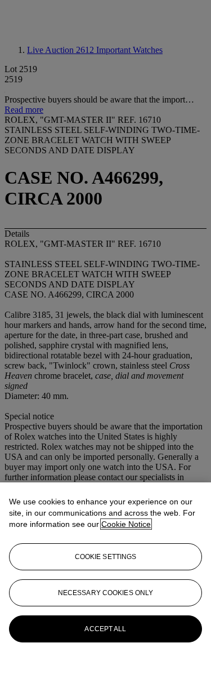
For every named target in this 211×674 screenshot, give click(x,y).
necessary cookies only (106, 593)
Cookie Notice (126, 524)
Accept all (105, 629)
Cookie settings (106, 557)
